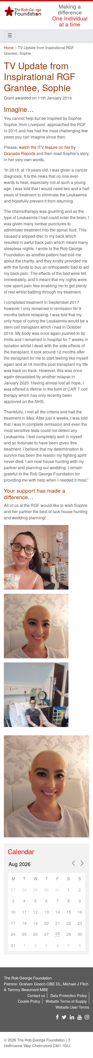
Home (9, 47)
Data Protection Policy (68, 995)
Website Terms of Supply (66, 1001)
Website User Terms (72, 1007)
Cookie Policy (29, 1001)
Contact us (36, 995)
